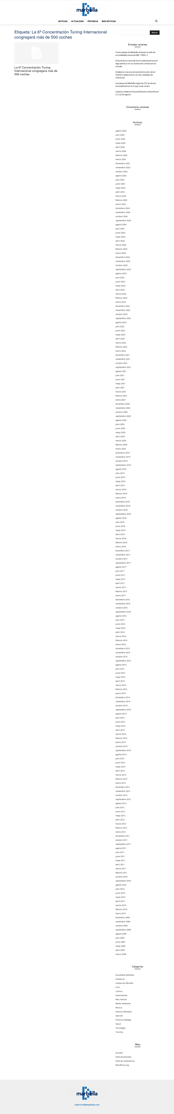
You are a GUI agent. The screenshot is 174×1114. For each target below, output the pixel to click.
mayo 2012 (120, 815)
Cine (118, 987)
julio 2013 (120, 758)
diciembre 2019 (123, 452)
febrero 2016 (121, 640)
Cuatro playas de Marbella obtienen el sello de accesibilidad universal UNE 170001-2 (135, 53)
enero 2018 (121, 546)
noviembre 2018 (123, 505)
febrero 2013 (121, 779)
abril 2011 (120, 864)
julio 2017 (120, 571)
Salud (118, 1024)
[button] (156, 21)
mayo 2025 (120, 188)
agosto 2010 (121, 885)
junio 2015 (120, 673)
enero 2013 (121, 783)
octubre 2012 (122, 795)
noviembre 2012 (123, 791)
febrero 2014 (121, 738)
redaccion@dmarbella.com (87, 1104)
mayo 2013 (120, 766)
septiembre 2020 (123, 416)
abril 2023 (120, 289)
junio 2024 (120, 232)
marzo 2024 (121, 245)
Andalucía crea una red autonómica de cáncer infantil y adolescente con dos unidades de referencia (136, 75)
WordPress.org (122, 1065)
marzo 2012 (121, 823)
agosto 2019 (121, 469)
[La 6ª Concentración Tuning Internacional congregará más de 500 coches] (36, 53)
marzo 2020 (121, 440)
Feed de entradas (123, 1057)
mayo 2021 (120, 383)
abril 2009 (120, 950)
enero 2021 (121, 400)
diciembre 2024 (123, 208)
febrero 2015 (121, 689)
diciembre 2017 (123, 550)
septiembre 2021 (123, 367)
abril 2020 (120, 436)
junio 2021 (120, 379)
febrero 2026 (121, 155)
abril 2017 (120, 583)
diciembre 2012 (123, 787)
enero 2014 (121, 742)
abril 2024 (120, 241)
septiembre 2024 (123, 220)
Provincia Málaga (123, 1019)
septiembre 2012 (123, 799)
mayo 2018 (120, 530)
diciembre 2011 (123, 836)
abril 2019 (120, 485)
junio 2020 (120, 428)
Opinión (119, 1015)
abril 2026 (120, 147)
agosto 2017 (121, 567)
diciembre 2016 (123, 599)
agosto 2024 (121, 224)
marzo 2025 (121, 196)
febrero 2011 (121, 872)
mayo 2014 (120, 726)
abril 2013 (120, 770)
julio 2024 (120, 228)
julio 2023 (120, 277)
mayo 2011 (120, 860)
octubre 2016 (122, 607)
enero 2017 (121, 595)
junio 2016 (120, 624)
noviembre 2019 (123, 457)
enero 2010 (121, 913)
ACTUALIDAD (77, 21)
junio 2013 (120, 762)
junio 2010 (120, 893)
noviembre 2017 (123, 554)
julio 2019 (120, 473)
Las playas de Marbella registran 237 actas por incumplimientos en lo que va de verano (136, 84)
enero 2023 (121, 302)
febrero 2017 (121, 591)
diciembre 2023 (123, 257)
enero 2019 (121, 497)
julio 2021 (120, 375)
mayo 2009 (120, 946)
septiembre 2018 (123, 514)
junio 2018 (120, 526)
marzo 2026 (121, 151)
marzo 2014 (121, 734)
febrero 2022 (121, 347)
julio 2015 (120, 669)
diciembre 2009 (123, 917)
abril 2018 (120, 534)
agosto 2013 (121, 754)
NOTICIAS (62, 21)
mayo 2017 (120, 579)
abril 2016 (120, 632)
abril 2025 (120, 192)
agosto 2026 (121, 130)
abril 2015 (120, 681)
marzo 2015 (121, 685)
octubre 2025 (122, 171)
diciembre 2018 (123, 501)
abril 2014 (120, 730)
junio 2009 (120, 942)
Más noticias (121, 999)
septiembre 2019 (123, 465)
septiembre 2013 (123, 750)
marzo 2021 (121, 391)
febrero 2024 (121, 249)
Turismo (119, 1032)
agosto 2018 (121, 518)
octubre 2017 (122, 558)
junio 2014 (120, 722)
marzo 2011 (121, 868)
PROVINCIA (93, 21)
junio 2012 (120, 811)
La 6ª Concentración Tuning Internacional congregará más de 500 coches (35, 70)
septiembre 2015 (123, 660)
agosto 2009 (121, 933)
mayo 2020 (120, 432)
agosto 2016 (121, 616)
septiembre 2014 (123, 709)
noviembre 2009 (123, 921)
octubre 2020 (122, 412)
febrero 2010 (121, 909)
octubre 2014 (122, 705)
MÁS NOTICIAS (109, 21)
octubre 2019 (122, 461)
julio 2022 (120, 326)
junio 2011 (120, 856)
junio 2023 (120, 281)
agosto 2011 (121, 848)
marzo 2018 (121, 538)
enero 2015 (121, 693)
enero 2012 (121, 832)
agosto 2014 (121, 713)
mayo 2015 (120, 677)
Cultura (119, 991)
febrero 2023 (121, 298)
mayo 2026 (120, 143)
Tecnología (120, 1028)
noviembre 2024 (123, 212)
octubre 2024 (122, 216)
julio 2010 (120, 889)
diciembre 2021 (123, 355)
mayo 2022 (120, 334)
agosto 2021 (121, 371)
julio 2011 (120, 852)
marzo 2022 (121, 342)
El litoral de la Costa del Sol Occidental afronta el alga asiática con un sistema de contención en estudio (137, 64)
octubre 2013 (122, 746)
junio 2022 (120, 330)
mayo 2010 (120, 897)
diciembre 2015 (123, 648)
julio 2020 (120, 424)
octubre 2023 (122, 265)
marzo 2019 (121, 489)
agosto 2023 (121, 273)
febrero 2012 (121, 827)
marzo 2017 (121, 587)
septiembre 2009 (123, 929)
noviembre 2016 (123, 603)
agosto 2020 (121, 420)
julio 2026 (120, 135)
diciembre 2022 (123, 306)
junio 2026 (120, 139)
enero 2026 (121, 159)
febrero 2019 (121, 493)
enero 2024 (121, 253)
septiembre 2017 (123, 563)
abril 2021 (120, 387)
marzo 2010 (121, 905)
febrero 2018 (121, 542)
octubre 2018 (122, 510)
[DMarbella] (87, 9)
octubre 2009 (122, 925)
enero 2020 (121, 448)
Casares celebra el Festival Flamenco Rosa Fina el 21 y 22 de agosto (137, 93)
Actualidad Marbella (125, 975)
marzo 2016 (121, 636)
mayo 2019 (120, 481)
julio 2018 (120, 522)
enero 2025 (121, 204)
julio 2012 (120, 807)
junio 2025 (120, 183)
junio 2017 (120, 575)
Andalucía (120, 979)
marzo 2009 (121, 954)
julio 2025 (120, 179)
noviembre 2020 (123, 408)
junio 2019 (120, 477)
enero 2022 (121, 351)
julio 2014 (120, 717)
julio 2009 (120, 938)
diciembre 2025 (123, 163)
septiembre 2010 (123, 880)
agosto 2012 (121, 803)
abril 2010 (120, 901)
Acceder (119, 1052)
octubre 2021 (122, 363)
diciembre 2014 (123, 697)
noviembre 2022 (123, 310)
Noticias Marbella (124, 1011)
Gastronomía (121, 995)
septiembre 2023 (123, 269)
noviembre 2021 (123, 359)
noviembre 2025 (123, 167)
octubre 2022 (122, 314)
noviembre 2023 (123, 261)
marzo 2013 (121, 775)
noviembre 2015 (123, 652)
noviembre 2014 (123, 701)
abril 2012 (120, 819)
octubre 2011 (122, 840)
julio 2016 (120, 620)
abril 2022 (120, 338)
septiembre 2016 (123, 611)
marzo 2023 (121, 294)
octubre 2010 (122, 876)
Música (119, 1007)
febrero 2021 (121, 395)
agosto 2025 (121, 175)
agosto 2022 (121, 322)
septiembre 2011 (123, 844)
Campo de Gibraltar (124, 983)
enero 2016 (121, 644)
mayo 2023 (120, 285)
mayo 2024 (120, 236)
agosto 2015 (121, 664)
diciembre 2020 (123, 404)
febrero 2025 (121, 200)
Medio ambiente (123, 1003)
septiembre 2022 (123, 318)
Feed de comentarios (125, 1061)
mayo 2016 (120, 628)
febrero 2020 (121, 444)
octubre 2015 (122, 656)
